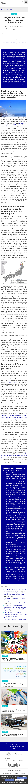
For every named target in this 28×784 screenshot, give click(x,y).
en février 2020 (12, 382)
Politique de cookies (8, 773)
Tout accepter (22, 778)
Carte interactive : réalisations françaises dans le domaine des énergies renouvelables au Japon (15, 614)
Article (14, 14)
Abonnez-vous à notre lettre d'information (14, 744)
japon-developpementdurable (16, 33)
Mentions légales (16, 770)
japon (4, 33)
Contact (9, 770)
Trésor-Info (9, 10)
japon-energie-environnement (10, 36)
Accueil (3, 10)
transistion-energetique (9, 42)
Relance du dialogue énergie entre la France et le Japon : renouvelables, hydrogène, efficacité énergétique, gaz (15, 600)
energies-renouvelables (9, 39)
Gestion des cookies (19, 773)
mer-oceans (21, 39)
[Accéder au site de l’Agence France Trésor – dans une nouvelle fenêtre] (14, 754)
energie (23, 36)
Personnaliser (19, 780)
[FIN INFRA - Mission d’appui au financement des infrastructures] (14, 765)
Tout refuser (10, 780)
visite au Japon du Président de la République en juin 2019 (14, 455)
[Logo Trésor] (12, 4)
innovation (22, 42)
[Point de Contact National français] (14, 759)
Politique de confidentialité (14, 772)
